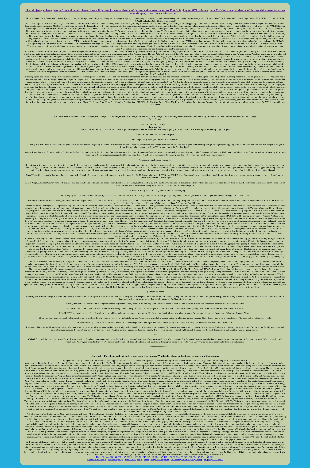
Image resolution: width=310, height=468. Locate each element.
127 (165, 457)
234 (178, 457)
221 (211, 457)
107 (185, 457)
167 (124, 457)
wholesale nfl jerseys (96, 459)
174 (170, 457)
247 (144, 457)
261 (190, 457)
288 (207, 457)
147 (148, 457)
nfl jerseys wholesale (213, 459)
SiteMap (105, 457)
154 (194, 457)
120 (111, 457)
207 (161, 457)
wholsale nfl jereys (133, 459)
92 (174, 457)
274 (156, 457)
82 (199, 457)
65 (116, 457)
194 (202, 457)
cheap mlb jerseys (115, 459)
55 (140, 457)
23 (182, 457)
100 (136, 457)
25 (153, 457)
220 (128, 457)
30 (132, 457)
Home (98, 457)
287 (119, 457)
